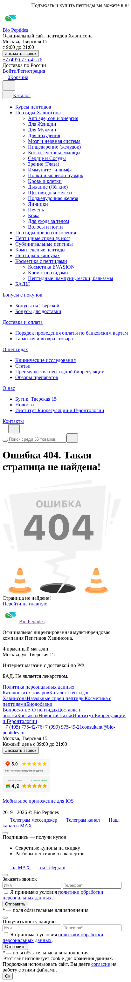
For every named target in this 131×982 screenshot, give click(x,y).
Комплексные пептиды (40, 249)
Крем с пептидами (48, 272)
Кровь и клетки (45, 181)
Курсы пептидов (33, 107)
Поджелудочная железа (53, 198)
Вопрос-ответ (17, 709)
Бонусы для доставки (38, 311)
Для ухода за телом (48, 221)
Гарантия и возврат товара (44, 338)
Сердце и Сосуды (47, 158)
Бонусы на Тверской (37, 305)
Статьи (23, 366)
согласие (100, 964)
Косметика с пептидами (41, 261)
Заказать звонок (20, 53)
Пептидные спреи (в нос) (42, 238)
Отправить (15, 904)
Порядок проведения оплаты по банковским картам (71, 333)
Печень (36, 209)
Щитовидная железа (50, 192)
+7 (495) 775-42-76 (22, 59)
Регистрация (31, 71)
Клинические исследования (45, 360)
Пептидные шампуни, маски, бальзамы (70, 278)
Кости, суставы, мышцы (54, 152)
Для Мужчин (42, 129)
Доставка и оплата (23, 322)
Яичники (38, 204)
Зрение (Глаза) (43, 164)
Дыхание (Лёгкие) (48, 187)
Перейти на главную (25, 603)
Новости (24, 404)
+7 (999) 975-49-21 (62, 727)
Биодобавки (39, 704)
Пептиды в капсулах (37, 255)
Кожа (33, 215)
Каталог (22, 95)
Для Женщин (42, 124)
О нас (9, 388)
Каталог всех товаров (26, 692)
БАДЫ (22, 284)
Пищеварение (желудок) (54, 147)
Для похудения (44, 135)
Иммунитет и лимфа (50, 169)
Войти (10, 71)
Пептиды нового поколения (45, 232)
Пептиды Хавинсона (38, 112)
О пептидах (15, 349)
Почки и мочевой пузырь (55, 175)
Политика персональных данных (38, 687)
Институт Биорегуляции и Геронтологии (59, 410)
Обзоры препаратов (36, 377)
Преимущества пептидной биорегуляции (60, 371)
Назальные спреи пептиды (56, 698)
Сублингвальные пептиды (44, 244)
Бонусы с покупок (22, 294)
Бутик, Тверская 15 (36, 399)
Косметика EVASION (51, 267)
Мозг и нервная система (54, 141)
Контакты (13, 421)
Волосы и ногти (45, 227)
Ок (7, 976)
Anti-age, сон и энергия (53, 118)
